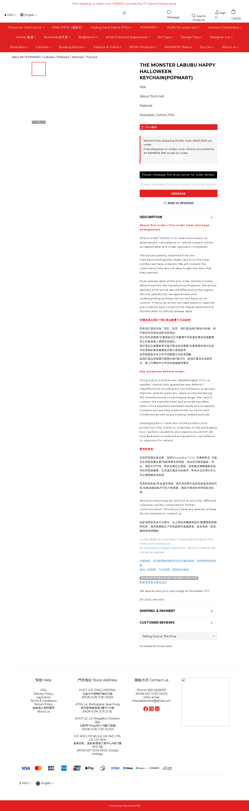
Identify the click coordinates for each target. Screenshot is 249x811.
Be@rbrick (86, 37)
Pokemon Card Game (25, 27)
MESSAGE (178, 193)
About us (229, 47)
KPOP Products (141, 47)
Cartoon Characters (223, 27)
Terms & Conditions (43, 701)
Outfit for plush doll (182, 27)
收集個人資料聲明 (43, 708)
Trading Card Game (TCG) (109, 27)
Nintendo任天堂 (56, 37)
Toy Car (205, 47)
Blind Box (17, 47)
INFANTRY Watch (178, 47)
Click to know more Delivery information (169, 578)
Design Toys (190, 37)
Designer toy (220, 37)
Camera (42, 47)
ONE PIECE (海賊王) (67, 27)
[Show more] (178, 160)
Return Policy (43, 704)
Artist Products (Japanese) (126, 37)
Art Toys (164, 37)
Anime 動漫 (24, 37)
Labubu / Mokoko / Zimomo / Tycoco (70, 57)
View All (17, 57)
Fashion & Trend (106, 47)
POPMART (148, 27)
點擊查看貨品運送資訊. (154, 582)
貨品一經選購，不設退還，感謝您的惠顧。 (165, 569)
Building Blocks (71, 47)
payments (43, 697)
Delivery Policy (43, 694)
